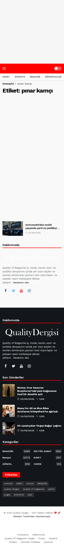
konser (30, 484)
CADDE (47, 464)
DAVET (47, 457)
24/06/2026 (27, 399)
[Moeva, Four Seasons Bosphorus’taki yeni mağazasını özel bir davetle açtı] (8, 390)
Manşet (16, 457)
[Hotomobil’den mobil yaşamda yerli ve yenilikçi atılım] (12, 228)
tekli (30, 495)
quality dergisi (11, 489)
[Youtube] (21, 291)
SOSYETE (19, 495)
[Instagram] (29, 291)
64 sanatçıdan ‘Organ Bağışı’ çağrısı (39, 425)
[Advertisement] (32, 32)
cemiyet (8, 484)
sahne (51, 489)
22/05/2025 (34, 233)
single (7, 495)
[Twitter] (13, 291)
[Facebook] (5, 291)
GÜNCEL (16, 464)
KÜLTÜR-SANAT (47, 451)
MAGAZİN (16, 451)
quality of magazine (33, 489)
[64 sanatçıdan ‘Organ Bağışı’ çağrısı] (8, 428)
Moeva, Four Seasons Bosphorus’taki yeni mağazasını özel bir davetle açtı (36, 391)
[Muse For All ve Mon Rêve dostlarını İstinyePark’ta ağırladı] (8, 411)
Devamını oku (21, 282)
